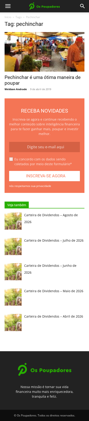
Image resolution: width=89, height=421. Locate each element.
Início (8, 17)
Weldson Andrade (16, 89)
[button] (82, 6)
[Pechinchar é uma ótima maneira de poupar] (44, 52)
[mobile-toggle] (7, 6)
